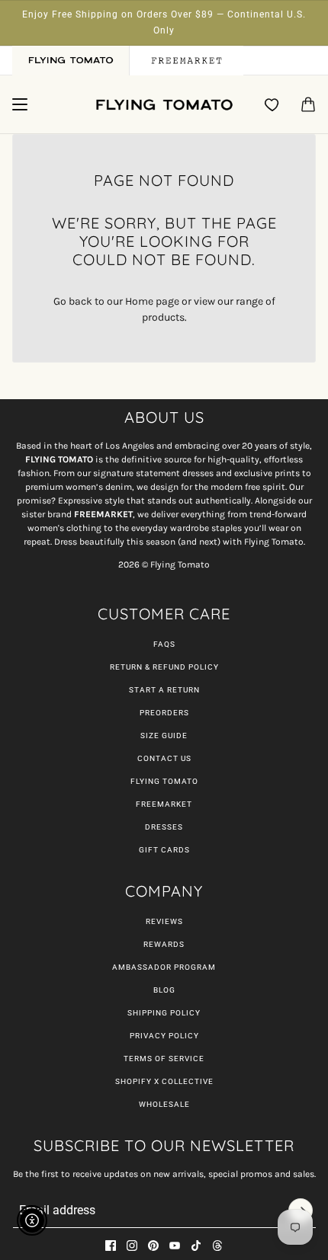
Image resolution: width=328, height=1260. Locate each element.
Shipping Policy (164, 1013)
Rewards (164, 944)
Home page (152, 301)
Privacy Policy (164, 1035)
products (163, 317)
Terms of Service (164, 1058)
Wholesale (164, 1104)
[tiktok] (196, 1245)
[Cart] (308, 104)
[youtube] (174, 1245)
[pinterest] (153, 1245)
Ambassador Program (164, 967)
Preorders (164, 712)
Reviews (164, 921)
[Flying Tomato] (164, 105)
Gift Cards (164, 850)
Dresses (164, 827)
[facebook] (110, 1245)
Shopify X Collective (164, 1081)
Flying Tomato (164, 781)
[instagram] (132, 1245)
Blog (164, 990)
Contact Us (164, 758)
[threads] (217, 1245)
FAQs (164, 644)
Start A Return (164, 690)
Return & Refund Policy (164, 667)
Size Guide (164, 735)
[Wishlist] (272, 104)
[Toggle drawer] (19, 104)
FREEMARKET (164, 804)
